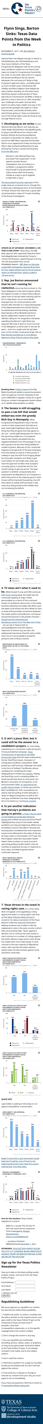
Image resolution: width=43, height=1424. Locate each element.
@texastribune (12, 1234)
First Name (6, 1286)
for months (28, 773)
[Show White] (12, 1093)
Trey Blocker (18, 1256)
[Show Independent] (28, 239)
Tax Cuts (5, 1251)
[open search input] (38, 8)
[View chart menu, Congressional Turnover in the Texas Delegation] (39, 343)
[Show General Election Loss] (21, 383)
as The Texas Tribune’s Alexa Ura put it (17, 917)
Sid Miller (6, 1256)
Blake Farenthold (33, 1251)
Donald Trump (8, 1254)
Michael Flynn (35, 1254)
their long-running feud (11, 595)
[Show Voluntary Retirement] (21, 376)
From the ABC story (9, 151)
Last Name (6, 1289)
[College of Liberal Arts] (19, 1409)
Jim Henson (29, 51)
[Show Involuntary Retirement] (22, 378)
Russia (37, 1248)
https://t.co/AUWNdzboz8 (17, 1236)
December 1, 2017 (28, 1244)
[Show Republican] (14, 241)
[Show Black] (21, 1093)
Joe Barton (21, 1254)
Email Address (8, 1282)
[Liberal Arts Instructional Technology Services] (18, 1416)
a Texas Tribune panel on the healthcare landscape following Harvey (21, 817)
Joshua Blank (7, 54)
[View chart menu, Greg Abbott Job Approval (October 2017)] (39, 1112)
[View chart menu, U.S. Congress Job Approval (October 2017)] (39, 493)
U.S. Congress (16, 1251)
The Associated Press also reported (16, 182)
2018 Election (19, 1248)
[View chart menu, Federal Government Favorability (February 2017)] (39, 1172)
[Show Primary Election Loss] (21, 381)
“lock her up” (33, 127)
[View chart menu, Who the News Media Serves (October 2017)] (39, 691)
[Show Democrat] (14, 239)
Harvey (29, 1248)
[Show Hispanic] (30, 1093)
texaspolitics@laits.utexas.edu (16, 1385)
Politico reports (22, 389)
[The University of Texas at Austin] (11, 1402)
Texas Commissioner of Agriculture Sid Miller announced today (18, 755)
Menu (6, 8)
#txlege (26, 1231)
